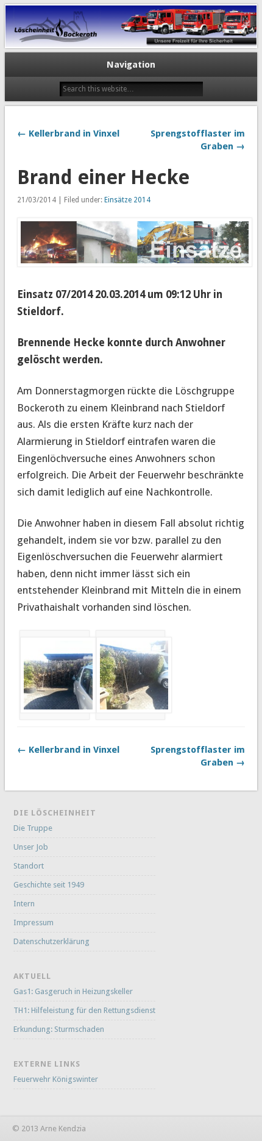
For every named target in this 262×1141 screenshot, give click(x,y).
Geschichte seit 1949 (48, 884)
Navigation (131, 64)
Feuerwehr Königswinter (55, 1079)
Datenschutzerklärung (51, 941)
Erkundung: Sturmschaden (58, 1029)
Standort (28, 865)
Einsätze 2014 (127, 200)
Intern (24, 903)
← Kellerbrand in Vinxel (68, 133)
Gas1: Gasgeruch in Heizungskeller (73, 991)
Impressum (33, 922)
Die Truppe (32, 828)
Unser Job (30, 846)
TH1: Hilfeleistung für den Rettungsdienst (84, 1010)
